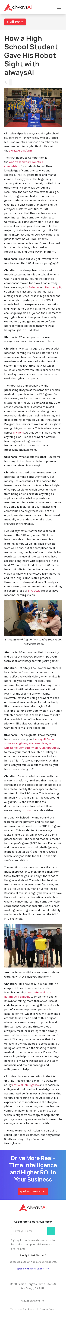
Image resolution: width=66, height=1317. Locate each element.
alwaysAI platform (20, 150)
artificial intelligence (25, 1085)
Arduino (34, 287)
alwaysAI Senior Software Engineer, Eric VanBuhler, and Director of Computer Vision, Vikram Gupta (31, 743)
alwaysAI (18, 432)
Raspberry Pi (53, 287)
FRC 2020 (34, 590)
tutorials (27, 810)
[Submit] (51, 1231)
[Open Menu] (59, 7)
